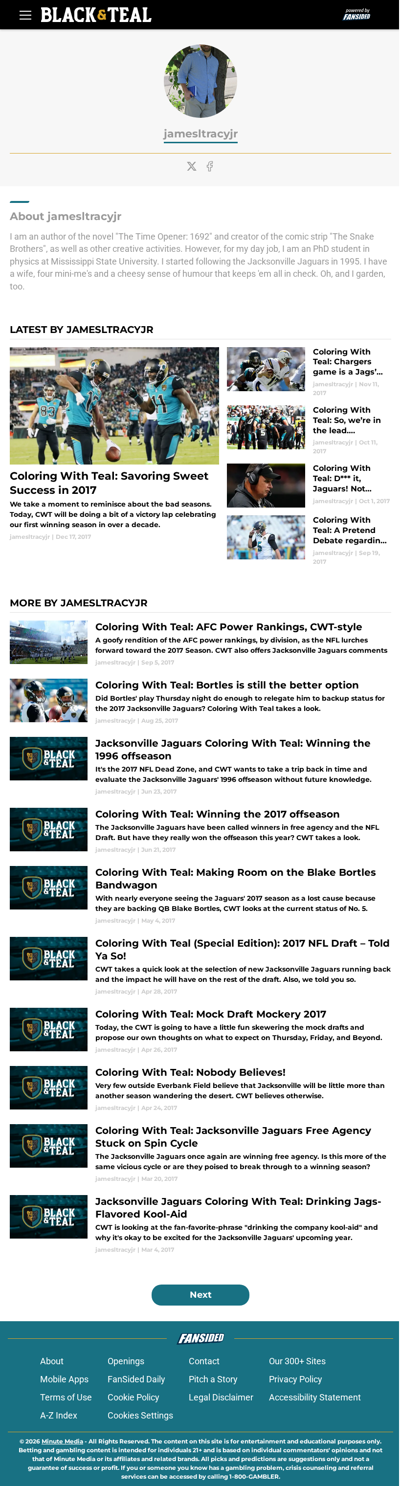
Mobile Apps (64, 1379)
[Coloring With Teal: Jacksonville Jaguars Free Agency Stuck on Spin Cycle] (200, 1153)
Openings (126, 1361)
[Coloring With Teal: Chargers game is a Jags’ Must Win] (309, 372)
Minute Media (62, 1441)
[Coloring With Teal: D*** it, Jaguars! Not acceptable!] (309, 486)
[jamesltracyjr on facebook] (209, 166)
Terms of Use (66, 1397)
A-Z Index (58, 1415)
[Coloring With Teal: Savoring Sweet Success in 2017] (114, 444)
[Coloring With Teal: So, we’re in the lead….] (309, 430)
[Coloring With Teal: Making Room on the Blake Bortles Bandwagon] (200, 895)
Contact (204, 1361)
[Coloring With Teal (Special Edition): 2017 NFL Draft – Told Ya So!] (200, 966)
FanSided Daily (136, 1379)
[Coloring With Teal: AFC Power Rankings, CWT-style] (200, 644)
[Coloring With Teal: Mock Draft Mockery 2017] (200, 1031)
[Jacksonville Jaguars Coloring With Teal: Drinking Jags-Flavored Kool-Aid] (200, 1224)
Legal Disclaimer (221, 1397)
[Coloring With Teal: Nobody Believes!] (200, 1089)
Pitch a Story (213, 1379)
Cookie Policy (133, 1397)
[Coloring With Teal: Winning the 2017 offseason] (200, 831)
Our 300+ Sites (297, 1361)
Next (201, 1294)
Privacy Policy (295, 1379)
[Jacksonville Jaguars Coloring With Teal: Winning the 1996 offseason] (200, 766)
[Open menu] (25, 15)
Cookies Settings (140, 1415)
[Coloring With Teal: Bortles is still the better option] (200, 702)
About (52, 1361)
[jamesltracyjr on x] (191, 166)
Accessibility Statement (315, 1397)
